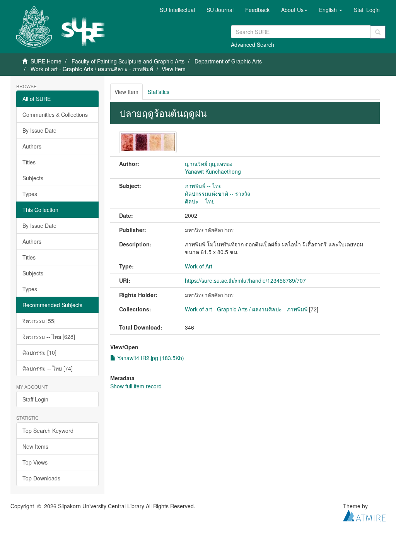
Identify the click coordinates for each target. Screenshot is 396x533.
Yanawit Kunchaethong (213, 171)
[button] (294, 9)
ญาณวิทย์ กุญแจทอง (208, 163)
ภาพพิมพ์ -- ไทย (203, 186)
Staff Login (35, 399)
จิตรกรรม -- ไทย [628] (48, 336)
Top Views (35, 462)
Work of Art (198, 266)
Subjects (32, 178)
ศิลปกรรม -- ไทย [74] (47, 368)
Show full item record (136, 386)
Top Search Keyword (47, 430)
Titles (29, 162)
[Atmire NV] (364, 514)
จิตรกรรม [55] (39, 321)
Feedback (257, 10)
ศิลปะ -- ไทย (200, 201)
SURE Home (46, 61)
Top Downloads (41, 478)
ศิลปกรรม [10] (39, 352)
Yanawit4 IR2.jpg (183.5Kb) (150, 358)
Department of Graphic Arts (228, 61)
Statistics (158, 92)
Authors (31, 146)
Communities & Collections (55, 114)
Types (29, 194)
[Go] (378, 32)
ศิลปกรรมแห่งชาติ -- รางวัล (218, 193)
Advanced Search (252, 44)
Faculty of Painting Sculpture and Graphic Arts (128, 61)
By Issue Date (39, 130)
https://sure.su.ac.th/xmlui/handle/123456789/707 (245, 280)
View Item (126, 92)
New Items (35, 446)
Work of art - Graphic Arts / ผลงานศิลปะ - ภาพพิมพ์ (92, 69)
